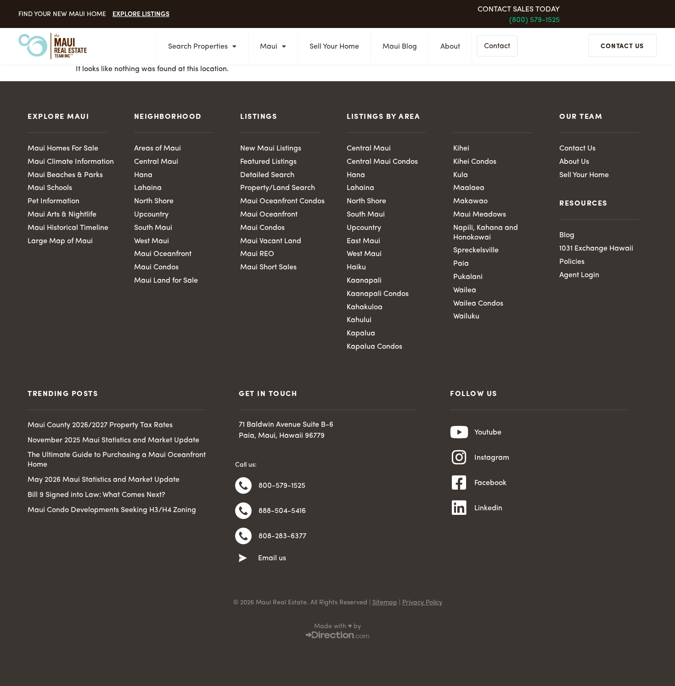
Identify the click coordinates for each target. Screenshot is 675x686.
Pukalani (468, 277)
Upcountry (151, 214)
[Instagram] (459, 457)
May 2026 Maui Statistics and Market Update (104, 480)
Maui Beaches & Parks (65, 175)
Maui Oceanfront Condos (282, 201)
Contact (497, 46)
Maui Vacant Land (270, 241)
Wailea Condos (478, 303)
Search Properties (198, 46)
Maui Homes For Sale (63, 148)
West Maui (151, 241)
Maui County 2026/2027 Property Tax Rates (100, 425)
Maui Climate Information (71, 162)
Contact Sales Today (519, 9)
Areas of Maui (157, 148)
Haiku (356, 267)
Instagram (491, 458)
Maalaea (468, 188)
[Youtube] (459, 432)
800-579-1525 (282, 486)
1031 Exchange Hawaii (596, 248)
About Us (574, 162)
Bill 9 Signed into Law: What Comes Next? (96, 495)
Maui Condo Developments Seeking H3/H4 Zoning (112, 510)
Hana (143, 175)
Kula (460, 175)
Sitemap (384, 602)
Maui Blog (399, 46)
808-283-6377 (282, 536)
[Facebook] (459, 482)
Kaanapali (364, 280)
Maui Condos (156, 267)
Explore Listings (140, 13)
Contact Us (577, 148)
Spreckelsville (476, 250)
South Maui (153, 228)
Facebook (490, 483)
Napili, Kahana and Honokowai (485, 232)
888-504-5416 (282, 511)
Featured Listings (268, 162)
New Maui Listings (270, 148)
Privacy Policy (422, 602)
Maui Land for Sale (166, 280)
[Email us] (243, 558)
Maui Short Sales (268, 267)
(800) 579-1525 (534, 20)
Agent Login (579, 275)
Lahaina (148, 188)
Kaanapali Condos (378, 294)
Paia (461, 264)
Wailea (464, 290)
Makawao (470, 201)
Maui (268, 46)
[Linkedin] (459, 508)
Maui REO (257, 254)
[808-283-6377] (243, 536)
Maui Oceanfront (162, 254)
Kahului (359, 320)
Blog (566, 235)
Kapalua (361, 333)
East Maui (363, 241)
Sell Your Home (334, 46)
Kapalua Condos (374, 347)
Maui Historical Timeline (68, 228)
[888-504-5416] (243, 510)
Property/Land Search (277, 188)
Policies (572, 262)
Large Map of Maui (60, 241)
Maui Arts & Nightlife (62, 214)
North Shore (154, 201)
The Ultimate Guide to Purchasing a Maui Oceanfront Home (117, 460)
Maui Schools (50, 188)
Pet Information (53, 201)
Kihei (461, 148)
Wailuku (466, 316)
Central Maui (156, 162)
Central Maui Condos (382, 162)
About (450, 46)
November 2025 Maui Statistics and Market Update (113, 440)
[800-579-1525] (243, 485)
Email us (272, 558)
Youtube (487, 432)
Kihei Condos (474, 162)
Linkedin (488, 508)
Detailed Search (267, 175)
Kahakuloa (364, 307)
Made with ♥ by (337, 626)
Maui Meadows (479, 214)
